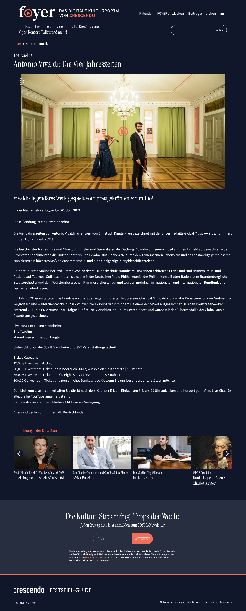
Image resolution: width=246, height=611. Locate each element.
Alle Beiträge (194, 602)
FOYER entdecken (170, 13)
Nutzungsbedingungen (172, 602)
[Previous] (19, 454)
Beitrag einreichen (202, 13)
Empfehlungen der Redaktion (35, 430)
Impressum (226, 602)
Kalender (146, 13)
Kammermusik (37, 44)
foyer (17, 44)
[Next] (227, 454)
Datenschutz (210, 602)
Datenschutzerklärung (95, 557)
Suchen (219, 30)
